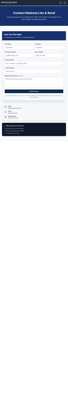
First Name (8, 44)
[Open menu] (65, 3)
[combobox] (34, 71)
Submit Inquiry (34, 91)
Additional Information (14, 76)
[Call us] (60, 3)
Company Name (9, 60)
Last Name (38, 44)
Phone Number (39, 52)
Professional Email (10, 52)
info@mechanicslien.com (15, 108)
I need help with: (9, 68)
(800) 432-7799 (12, 113)
